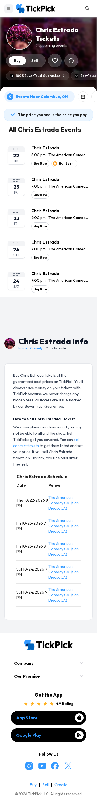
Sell (45, 784)
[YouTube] (42, 766)
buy (17, 60)
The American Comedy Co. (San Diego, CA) (63, 503)
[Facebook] (55, 766)
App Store (27, 717)
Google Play (28, 735)
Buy (33, 784)
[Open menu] (8, 8)
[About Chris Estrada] (71, 60)
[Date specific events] (83, 96)
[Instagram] (29, 766)
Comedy (36, 348)
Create (61, 784)
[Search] (86, 8)
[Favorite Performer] (54, 60)
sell (34, 60)
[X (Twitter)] (68, 766)
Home (22, 348)
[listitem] (48, 156)
